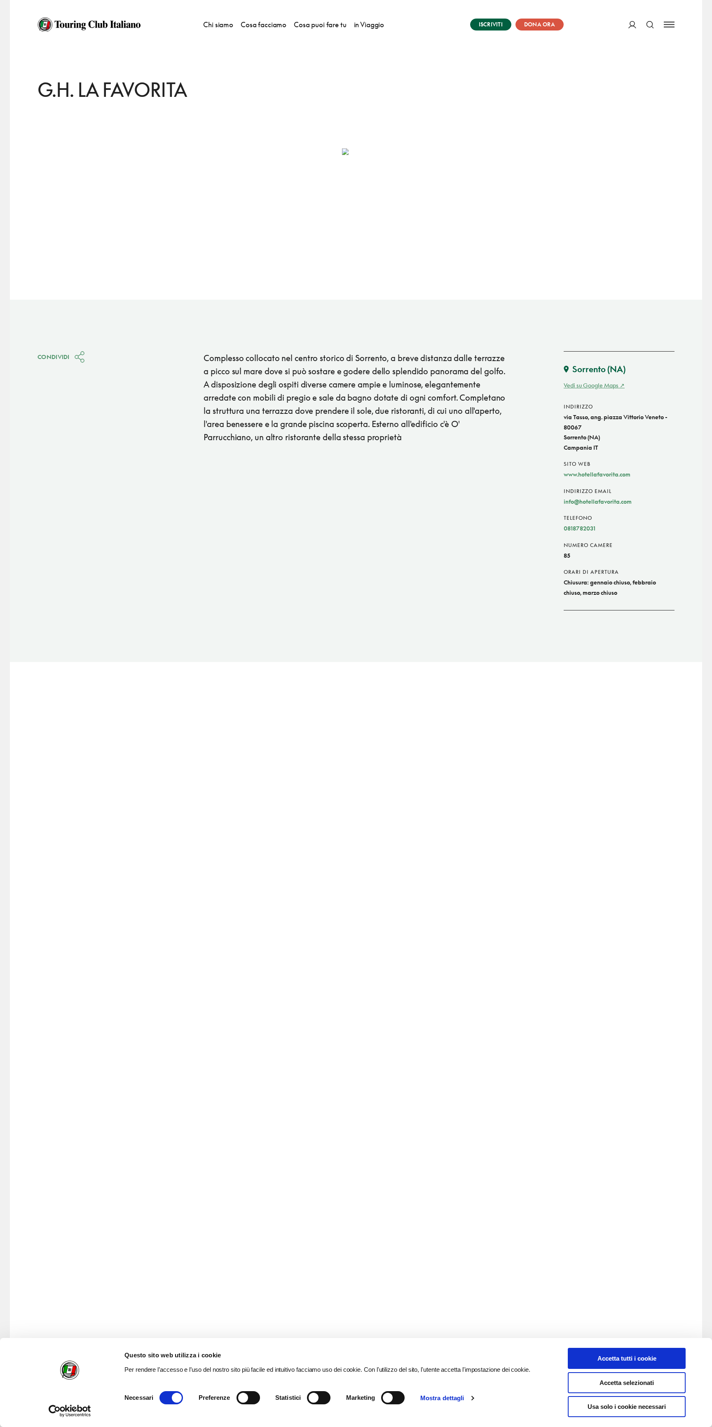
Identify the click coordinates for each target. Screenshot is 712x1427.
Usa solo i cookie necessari (627, 1406)
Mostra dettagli (442, 1397)
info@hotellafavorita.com (598, 501)
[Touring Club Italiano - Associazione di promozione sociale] (89, 24)
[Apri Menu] (669, 25)
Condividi (53, 356)
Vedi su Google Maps (591, 385)
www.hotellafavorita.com (597, 474)
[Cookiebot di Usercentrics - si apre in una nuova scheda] (70, 1411)
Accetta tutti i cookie (626, 1358)
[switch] (248, 1397)
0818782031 (579, 528)
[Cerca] (650, 25)
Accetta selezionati (627, 1382)
